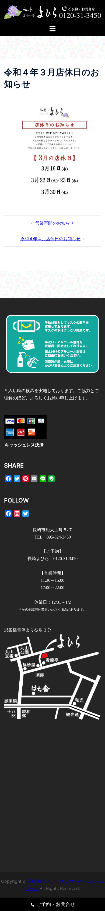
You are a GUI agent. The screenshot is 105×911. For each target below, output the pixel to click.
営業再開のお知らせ (54, 223)
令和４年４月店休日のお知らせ (50, 238)
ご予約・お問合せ (55, 904)
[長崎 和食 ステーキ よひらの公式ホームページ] (52, 12)
